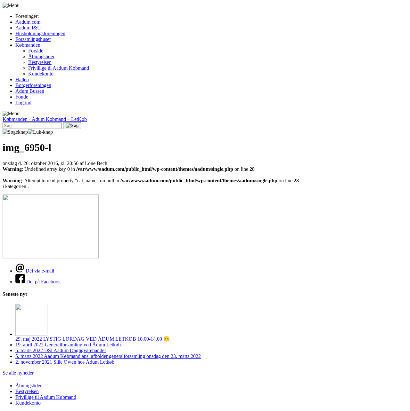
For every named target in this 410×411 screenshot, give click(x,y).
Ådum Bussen (29, 91)
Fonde (21, 96)
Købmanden (27, 45)
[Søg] (72, 125)
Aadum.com (27, 22)
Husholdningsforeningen (40, 33)
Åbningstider (41, 56)
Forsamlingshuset (33, 39)
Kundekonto (40, 73)
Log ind (23, 102)
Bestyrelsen (40, 62)
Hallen (22, 79)
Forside (35, 50)
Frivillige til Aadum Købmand (58, 68)
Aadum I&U (28, 27)
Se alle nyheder (18, 372)
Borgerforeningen (33, 85)
